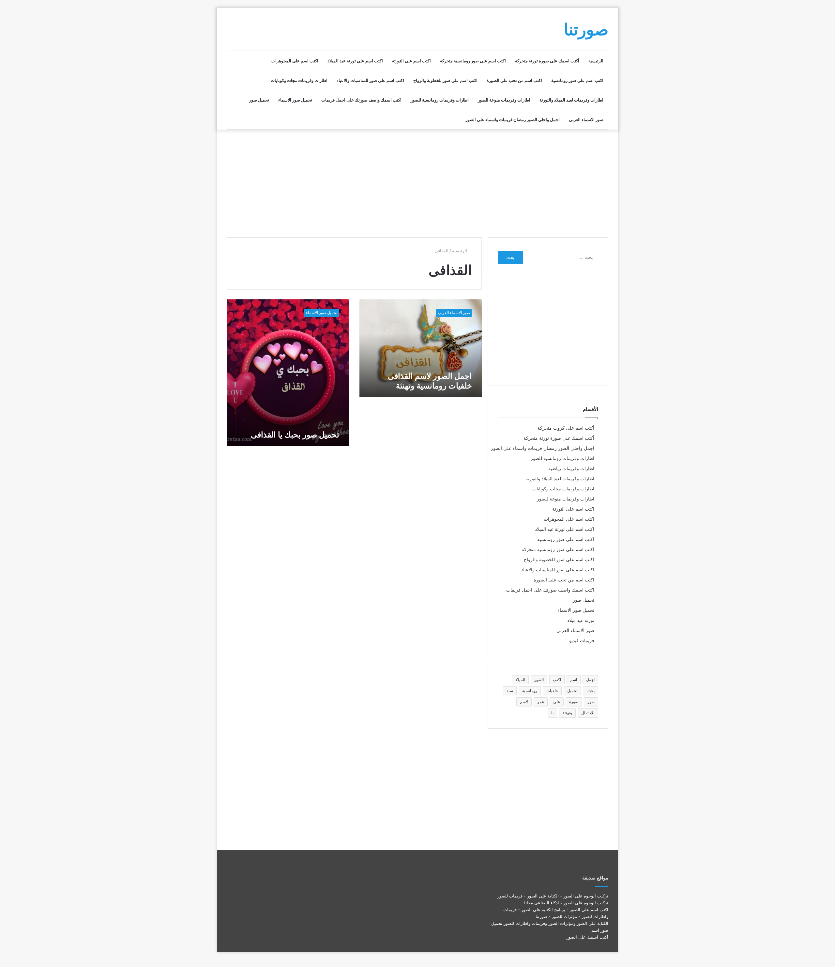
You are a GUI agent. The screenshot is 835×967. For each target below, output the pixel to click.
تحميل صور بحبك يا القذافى (295, 434)
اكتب (557, 679)
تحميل (572, 690)
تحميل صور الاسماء (295, 100)
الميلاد (520, 679)
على (556, 701)
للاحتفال (588, 712)
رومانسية (529, 690)
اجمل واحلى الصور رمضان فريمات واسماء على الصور (512, 119)
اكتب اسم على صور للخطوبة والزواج (445, 80)
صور (591, 701)
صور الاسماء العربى (586, 119)
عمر (540, 701)
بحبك (590, 690)
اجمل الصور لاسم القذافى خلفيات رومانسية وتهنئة (430, 380)
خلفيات (552, 690)
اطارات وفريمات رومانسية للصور (440, 100)
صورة (573, 701)
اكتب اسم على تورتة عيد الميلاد (355, 60)
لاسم (524, 701)
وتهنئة (567, 712)
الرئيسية (595, 60)
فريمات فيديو (581, 640)
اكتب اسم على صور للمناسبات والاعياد (370, 80)
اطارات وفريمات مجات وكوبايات (299, 80)
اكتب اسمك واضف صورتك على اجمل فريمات (361, 100)
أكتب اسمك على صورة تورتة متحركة (547, 60)
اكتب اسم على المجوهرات (294, 60)
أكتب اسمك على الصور (587, 937)
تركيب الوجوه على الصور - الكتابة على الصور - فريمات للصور (552, 895)
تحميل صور (259, 100)
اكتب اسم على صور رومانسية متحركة (473, 60)
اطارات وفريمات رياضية (571, 468)
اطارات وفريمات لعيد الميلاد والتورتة (571, 100)
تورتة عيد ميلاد (580, 620)
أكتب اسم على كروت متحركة (566, 428)
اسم (573, 679)
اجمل (590, 679)
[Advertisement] (417, 182)
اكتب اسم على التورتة (411, 60)
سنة (510, 690)
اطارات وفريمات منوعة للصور (504, 100)
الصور (539, 679)
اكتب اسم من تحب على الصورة (514, 80)
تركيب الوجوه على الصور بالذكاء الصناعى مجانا (566, 902)
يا (552, 712)
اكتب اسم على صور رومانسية (577, 80)
